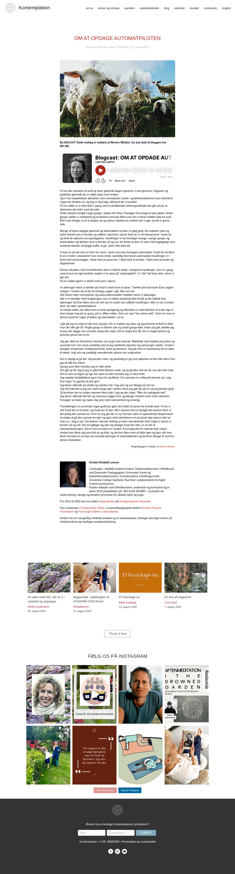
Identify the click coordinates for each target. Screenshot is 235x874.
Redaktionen (81, 606)
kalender (179, 8)
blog (166, 8)
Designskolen (106, 501)
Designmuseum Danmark (134, 501)
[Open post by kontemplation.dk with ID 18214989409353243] (48, 755)
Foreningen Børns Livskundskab (98, 511)
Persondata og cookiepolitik (139, 841)
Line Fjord (170, 602)
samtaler (129, 8)
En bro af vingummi (177, 597)
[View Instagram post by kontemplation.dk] (68, 722)
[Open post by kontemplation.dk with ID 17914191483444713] (141, 694)
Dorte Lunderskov (38, 606)
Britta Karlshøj (127, 602)
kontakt (194, 8)
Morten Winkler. (167, 446)
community (210, 8)
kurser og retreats (108, 8)
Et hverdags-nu (129, 597)
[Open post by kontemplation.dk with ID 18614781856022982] (141, 755)
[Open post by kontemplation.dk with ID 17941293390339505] (187, 694)
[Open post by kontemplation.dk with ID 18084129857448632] (94, 694)
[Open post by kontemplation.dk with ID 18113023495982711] (48, 694)
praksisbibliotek (149, 8)
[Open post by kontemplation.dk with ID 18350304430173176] (94, 755)
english (226, 8)
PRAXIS (123, 47)
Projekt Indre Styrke (93, 507)
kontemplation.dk (48, 669)
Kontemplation (34, 7)
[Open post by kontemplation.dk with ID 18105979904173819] (187, 755)
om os (89, 8)
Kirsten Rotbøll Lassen (102, 47)
